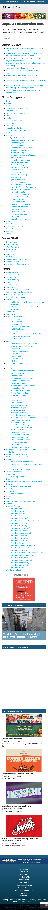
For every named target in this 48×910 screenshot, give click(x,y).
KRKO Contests (17, 321)
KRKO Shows (16, 331)
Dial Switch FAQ (12, 280)
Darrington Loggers (18, 152)
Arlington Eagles (17, 143)
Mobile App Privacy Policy (16, 454)
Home (8, 299)
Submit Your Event (13, 489)
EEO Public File (11, 285)
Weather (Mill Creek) (19, 540)
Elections (10, 106)
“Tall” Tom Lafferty (13, 247)
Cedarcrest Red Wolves (20, 150)
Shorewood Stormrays (20, 435)
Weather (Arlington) (19, 511)
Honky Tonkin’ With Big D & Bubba (19, 259)
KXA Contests (16, 353)
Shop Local (10, 474)
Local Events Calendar (15, 363)
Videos (9, 503)
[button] (43, 8)
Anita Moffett (11, 249)
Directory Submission (19, 476)
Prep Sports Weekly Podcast (18, 138)
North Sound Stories (14, 128)
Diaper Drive (11, 282)
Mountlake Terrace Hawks (21, 197)
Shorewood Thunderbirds (21, 204)
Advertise (24, 869)
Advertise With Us (11, 2)
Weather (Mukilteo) (19, 550)
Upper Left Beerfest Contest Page (20, 501)
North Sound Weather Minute (23, 462)
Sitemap (9, 484)
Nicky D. (9, 257)
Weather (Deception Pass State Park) (26, 521)
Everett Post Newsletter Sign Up (19, 292)
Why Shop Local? (17, 494)
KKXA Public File (24, 882)
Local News (10, 366)
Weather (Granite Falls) (20, 528)
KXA (7, 341)
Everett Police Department (17, 113)
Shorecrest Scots (18, 202)
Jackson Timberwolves (20, 167)
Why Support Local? (14, 570)
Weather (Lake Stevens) (21, 533)
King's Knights (16, 172)
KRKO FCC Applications (20, 326)
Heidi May (10, 254)
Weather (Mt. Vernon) (20, 548)
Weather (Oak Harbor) (20, 558)
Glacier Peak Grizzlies (19, 162)
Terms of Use (11, 496)
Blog (8, 101)
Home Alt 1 (10, 312)
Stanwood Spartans (19, 214)
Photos (9, 133)
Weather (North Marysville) (22, 555)
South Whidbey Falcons (20, 209)
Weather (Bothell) (18, 513)
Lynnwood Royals (18, 179)
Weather (10, 231)
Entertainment (12, 111)
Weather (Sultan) (18, 567)
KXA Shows (15, 361)
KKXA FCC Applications (20, 351)
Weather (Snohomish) (20, 562)
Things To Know (12, 229)
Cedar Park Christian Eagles (22, 147)
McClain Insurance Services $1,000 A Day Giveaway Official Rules (27, 335)
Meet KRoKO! (16, 339)
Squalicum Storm (18, 211)
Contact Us (11, 277)
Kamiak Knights (17, 170)
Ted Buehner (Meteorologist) (18, 264)
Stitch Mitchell (12, 244)
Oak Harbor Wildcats (19, 199)
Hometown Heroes (18, 130)
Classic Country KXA (14, 261)
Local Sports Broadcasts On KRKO (20, 68)
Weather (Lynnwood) (19, 535)
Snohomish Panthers (19, 206)
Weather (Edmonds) (19, 523)
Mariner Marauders (18, 182)
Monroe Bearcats (18, 192)
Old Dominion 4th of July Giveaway (20, 457)
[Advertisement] (24, 16)
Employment (24, 879)
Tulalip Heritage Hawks (20, 219)
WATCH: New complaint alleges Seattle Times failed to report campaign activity (25, 86)
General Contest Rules (15, 297)
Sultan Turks (16, 216)
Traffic (8, 498)
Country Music (16, 120)
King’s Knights (16, 403)
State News (11, 224)
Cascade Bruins (17, 145)
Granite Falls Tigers (18, 165)
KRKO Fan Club (17, 324)
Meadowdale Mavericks (20, 189)
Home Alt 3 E (11, 314)
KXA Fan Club (16, 356)
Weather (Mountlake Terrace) (23, 545)
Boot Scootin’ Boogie (15, 275)
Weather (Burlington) (19, 518)
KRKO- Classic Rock (14, 316)
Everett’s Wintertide (14, 294)
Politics (9, 135)
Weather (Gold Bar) (19, 526)
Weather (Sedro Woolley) (21, 560)
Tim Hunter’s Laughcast (20, 469)
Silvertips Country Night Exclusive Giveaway (24, 481)
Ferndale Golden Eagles (20, 160)
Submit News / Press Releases (32, 2)
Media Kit (10, 452)
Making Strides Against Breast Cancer (21, 449)
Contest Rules (24, 874)
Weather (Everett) (14, 506)
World (8, 234)
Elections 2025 (12, 287)
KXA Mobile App (17, 358)
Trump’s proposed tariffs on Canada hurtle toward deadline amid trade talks (24, 54)
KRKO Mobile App (18, 329)
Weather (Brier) (17, 516)
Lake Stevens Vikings (19, 175)
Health (9, 115)
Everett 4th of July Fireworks (17, 289)
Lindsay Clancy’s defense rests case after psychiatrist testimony (23, 59)
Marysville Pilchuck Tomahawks (23, 187)
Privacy (24, 893)
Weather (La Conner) (19, 530)
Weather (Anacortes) (20, 508)
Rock (13, 123)
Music (8, 118)
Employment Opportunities (17, 108)
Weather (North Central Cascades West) (28, 553)
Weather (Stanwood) (20, 565)
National (9, 125)
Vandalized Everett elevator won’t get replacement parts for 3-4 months (22, 76)
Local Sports (11, 368)
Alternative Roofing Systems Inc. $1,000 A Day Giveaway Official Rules (27, 345)
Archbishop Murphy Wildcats (22, 140)
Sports (9, 221)
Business (9, 103)
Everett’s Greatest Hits (15, 252)
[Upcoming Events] (24, 725)
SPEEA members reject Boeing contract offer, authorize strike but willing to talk (25, 49)
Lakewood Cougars (19, 177)
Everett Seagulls (17, 157)
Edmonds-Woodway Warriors (23, 155)
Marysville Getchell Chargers (22, 184)
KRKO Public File (24, 888)
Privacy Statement (14, 471)
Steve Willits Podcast (15, 226)
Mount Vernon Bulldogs (20, 194)
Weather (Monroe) (18, 543)
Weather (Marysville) (19, 538)
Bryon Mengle (11, 242)
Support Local (12, 491)
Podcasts (10, 459)
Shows (8, 479)
